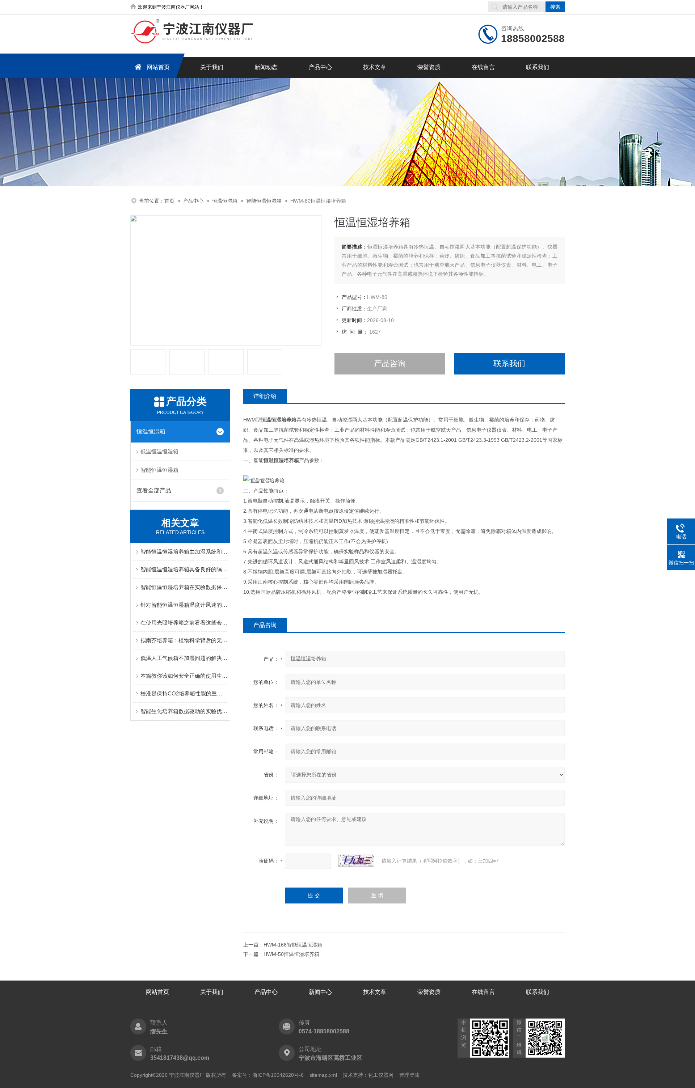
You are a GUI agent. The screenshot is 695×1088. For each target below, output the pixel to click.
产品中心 (320, 67)
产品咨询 (390, 363)
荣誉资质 (429, 67)
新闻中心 (320, 992)
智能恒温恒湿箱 (264, 201)
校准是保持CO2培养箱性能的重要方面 (183, 693)
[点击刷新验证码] (356, 861)
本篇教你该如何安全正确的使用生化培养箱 (183, 676)
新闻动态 (266, 67)
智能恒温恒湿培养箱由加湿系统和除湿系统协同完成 (183, 552)
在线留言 (483, 67)
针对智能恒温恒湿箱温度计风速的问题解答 (183, 605)
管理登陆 (409, 1075)
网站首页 (158, 67)
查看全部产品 (153, 490)
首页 (169, 201)
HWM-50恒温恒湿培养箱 (291, 954)
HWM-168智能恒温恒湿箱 (293, 945)
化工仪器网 (380, 1075)
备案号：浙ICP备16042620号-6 (268, 1075)
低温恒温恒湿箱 (159, 451)
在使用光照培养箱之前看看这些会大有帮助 (183, 622)
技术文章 (374, 67)
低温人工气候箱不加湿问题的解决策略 (183, 658)
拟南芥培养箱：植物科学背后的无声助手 (183, 640)
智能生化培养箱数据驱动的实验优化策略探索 (183, 711)
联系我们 (537, 67)
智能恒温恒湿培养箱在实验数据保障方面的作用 (183, 587)
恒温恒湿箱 (224, 201)
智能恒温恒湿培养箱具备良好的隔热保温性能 (183, 569)
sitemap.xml (323, 1075)
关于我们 (211, 67)
